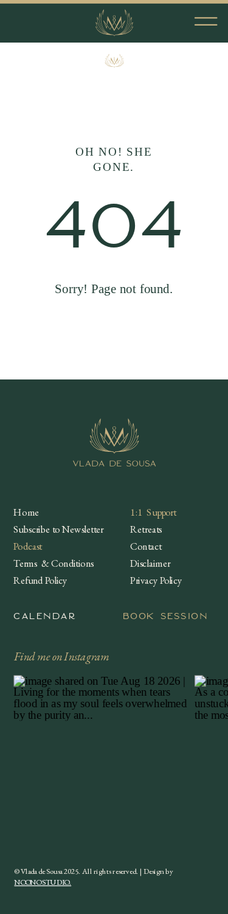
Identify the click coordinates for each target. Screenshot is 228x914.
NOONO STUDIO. (42, 882)
